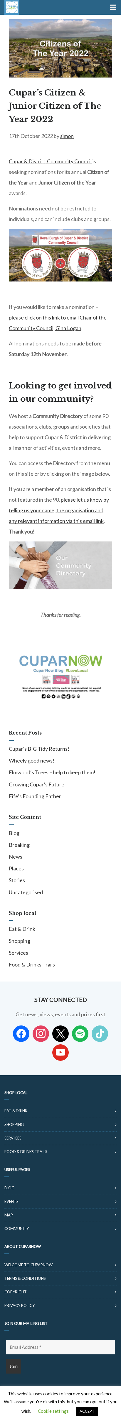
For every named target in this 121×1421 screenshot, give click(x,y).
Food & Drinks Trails (32, 964)
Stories (17, 880)
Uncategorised (26, 892)
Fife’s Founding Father (35, 796)
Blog (14, 833)
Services (18, 952)
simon (67, 136)
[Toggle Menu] (112, 7)
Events (11, 1201)
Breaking (19, 845)
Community (16, 1228)
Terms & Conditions (25, 1278)
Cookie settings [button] (53, 1411)
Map (8, 1215)
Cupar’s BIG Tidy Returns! (39, 748)
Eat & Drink (22, 929)
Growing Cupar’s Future (36, 784)
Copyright (15, 1292)
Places (16, 868)
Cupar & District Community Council (50, 161)
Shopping (19, 941)
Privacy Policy (19, 1305)
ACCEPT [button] (87, 1411)
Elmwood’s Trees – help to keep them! (52, 772)
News (15, 856)
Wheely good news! (31, 760)
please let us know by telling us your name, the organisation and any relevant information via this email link (59, 510)
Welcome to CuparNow (28, 1264)
